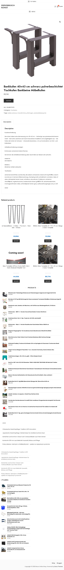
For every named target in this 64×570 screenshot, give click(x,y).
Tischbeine (14, 110)
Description (7, 122)
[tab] (7, 122)
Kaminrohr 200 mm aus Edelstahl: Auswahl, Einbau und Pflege (21, 440)
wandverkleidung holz (40, 113)
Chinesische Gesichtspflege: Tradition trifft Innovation (19, 429)
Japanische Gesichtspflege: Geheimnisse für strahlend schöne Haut (23, 433)
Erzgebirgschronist (8, 6)
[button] (32, 11)
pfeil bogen (29, 113)
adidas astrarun (12, 113)
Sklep (53, 563)
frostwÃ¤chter (22, 113)
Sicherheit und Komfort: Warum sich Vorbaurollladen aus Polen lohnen (24, 437)
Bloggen (59, 563)
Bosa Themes (58, 566)
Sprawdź (8, 100)
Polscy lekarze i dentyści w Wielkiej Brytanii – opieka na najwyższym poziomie (26, 444)
